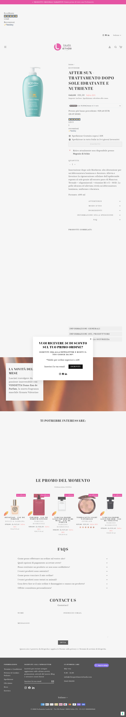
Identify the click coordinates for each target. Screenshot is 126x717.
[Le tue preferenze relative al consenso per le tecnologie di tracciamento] (122, 713)
